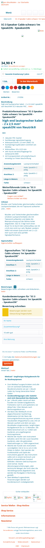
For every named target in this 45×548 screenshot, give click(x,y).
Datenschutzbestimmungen (26, 357)
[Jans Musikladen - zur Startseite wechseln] (18, 5)
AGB (17, 546)
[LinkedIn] (28, 87)
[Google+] (11, 87)
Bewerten (15, 92)
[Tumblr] (19, 87)
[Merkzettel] (29, 12)
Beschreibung (6, 102)
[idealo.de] (39, 498)
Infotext (4, 202)
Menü (9, 12)
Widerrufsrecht (23, 542)
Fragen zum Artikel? (15, 196)
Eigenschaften (7, 241)
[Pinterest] (15, 87)
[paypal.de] (9, 497)
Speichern (8, 363)
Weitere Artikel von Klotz (17, 198)
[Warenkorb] (41, 12)
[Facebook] (3, 87)
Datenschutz (35, 542)
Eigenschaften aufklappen (11, 243)
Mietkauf (5, 368)
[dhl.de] (21, 497)
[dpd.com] (29, 497)
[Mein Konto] (35, 12)
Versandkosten (8, 530)
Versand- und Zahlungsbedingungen (22, 538)
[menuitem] (6, 12)
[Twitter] (7, 87)
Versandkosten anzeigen (17, 66)
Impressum (25, 546)
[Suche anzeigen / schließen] (23, 12)
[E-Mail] (32, 87)
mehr (30, 106)
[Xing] (24, 87)
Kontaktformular (9, 542)
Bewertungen (6, 287)
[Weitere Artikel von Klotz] (41, 32)
